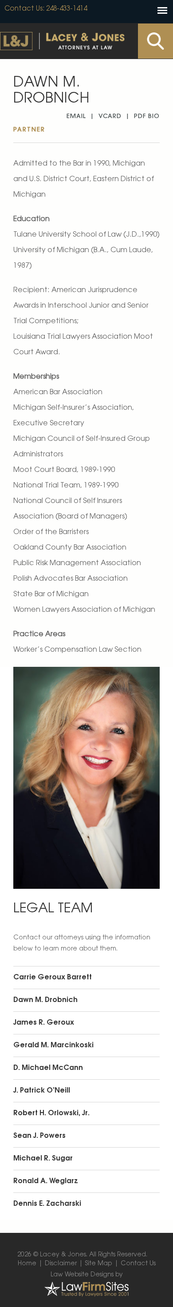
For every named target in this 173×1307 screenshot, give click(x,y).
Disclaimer (61, 1264)
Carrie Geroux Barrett (52, 977)
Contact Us (23, 9)
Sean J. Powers (39, 1136)
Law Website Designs (82, 1275)
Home (27, 1264)
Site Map (98, 1264)
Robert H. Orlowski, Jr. (51, 1113)
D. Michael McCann (48, 1068)
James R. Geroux (43, 1022)
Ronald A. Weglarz (45, 1181)
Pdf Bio (147, 117)
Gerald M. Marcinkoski (53, 1045)
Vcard (110, 117)
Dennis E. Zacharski (47, 1204)
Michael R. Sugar (43, 1158)
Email (76, 117)
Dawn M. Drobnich (45, 1000)
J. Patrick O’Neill (41, 1090)
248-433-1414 (66, 9)
